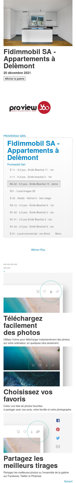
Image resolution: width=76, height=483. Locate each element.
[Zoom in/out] (15, 264)
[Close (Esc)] (5, 264)
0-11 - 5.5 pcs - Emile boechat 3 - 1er (31, 177)
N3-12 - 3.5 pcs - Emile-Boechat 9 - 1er (32, 205)
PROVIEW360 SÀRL (15, 136)
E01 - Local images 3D (22, 191)
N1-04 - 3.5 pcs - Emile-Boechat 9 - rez (32, 226)
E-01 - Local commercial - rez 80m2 (30, 233)
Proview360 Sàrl (16, 164)
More (58, 233)
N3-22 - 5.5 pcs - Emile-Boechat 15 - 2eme (34, 184)
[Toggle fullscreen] (12, 264)
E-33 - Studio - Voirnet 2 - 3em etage (30, 198)
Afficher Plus (38, 249)
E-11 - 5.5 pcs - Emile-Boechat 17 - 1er (32, 169)
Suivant (68, 481)
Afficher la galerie (14, 78)
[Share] (8, 264)
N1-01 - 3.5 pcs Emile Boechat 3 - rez (31, 219)
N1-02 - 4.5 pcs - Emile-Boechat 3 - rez (32, 212)
